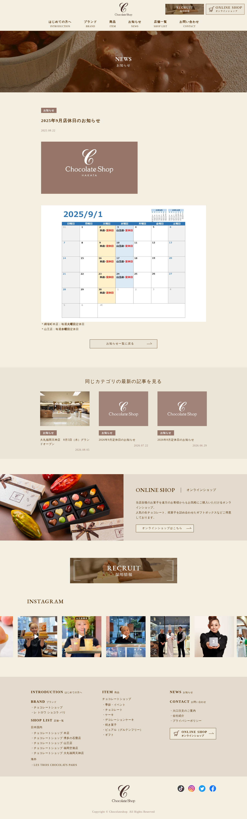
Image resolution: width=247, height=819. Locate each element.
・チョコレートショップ (47, 707)
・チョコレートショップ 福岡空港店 (54, 748)
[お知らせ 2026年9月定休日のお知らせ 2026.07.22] (123, 408)
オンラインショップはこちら (162, 528)
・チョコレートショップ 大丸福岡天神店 (57, 753)
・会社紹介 (177, 716)
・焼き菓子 (109, 725)
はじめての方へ (60, 24)
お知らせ (134, 24)
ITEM (110, 692)
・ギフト (108, 735)
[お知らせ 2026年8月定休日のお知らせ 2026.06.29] (182, 408)
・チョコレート (112, 710)
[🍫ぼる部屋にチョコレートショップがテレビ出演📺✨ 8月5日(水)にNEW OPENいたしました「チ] (227, 636)
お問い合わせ (189, 24)
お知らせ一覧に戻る (120, 343)
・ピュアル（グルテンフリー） (122, 730)
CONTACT (188, 701)
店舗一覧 (160, 24)
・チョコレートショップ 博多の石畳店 (56, 738)
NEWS (181, 692)
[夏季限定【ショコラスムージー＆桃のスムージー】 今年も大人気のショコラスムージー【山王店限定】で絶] (52, 636)
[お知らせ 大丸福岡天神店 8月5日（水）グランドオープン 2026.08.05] (65, 408)
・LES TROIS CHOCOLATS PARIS (54, 765)
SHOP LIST (47, 720)
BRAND (44, 701)
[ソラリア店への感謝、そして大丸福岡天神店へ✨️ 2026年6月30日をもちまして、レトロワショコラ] (140, 636)
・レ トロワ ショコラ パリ (48, 712)
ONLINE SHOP (194, 733)
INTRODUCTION (56, 692)
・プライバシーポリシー (186, 721)
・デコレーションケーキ (118, 720)
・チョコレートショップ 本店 (50, 733)
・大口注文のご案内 (183, 711)
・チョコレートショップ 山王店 (51, 743)
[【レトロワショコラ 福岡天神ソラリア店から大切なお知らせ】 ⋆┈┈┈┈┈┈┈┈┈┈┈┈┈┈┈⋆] (184, 636)
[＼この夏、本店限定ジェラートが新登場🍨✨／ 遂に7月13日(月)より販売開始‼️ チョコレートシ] (96, 636)
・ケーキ (108, 715)
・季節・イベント (113, 705)
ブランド (90, 24)
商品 (112, 24)
